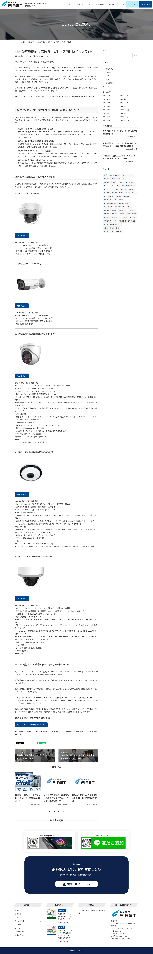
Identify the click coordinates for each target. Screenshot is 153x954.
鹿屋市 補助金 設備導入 (113, 224)
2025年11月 (124, 110)
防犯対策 (108, 221)
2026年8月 (107, 96)
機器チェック (120, 207)
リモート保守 (19, 931)
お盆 (131, 175)
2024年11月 (124, 120)
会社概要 (18, 924)
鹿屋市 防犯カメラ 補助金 (113, 231)
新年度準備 (108, 207)
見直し (115, 214)
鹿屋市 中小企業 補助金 (127, 221)
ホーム (17, 910)
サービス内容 (19, 921)
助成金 (127, 196)
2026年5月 (124, 99)
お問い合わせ (19, 935)
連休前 (107, 217)
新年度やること (125, 203)
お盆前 (107, 179)
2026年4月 (107, 103)
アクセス (18, 928)
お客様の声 (110, 83)
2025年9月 (124, 113)
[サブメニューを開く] (40, 921)
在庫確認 (108, 200)
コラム (46, 56)
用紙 (121, 210)
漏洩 (114, 210)
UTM (107, 76)
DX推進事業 (115, 175)
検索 (104, 50)
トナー (107, 189)
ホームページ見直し (128, 189)
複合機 (107, 214)
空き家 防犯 (130, 210)
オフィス (130, 182)
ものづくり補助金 (110, 182)
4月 (106, 175)
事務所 (107, 193)
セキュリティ (131, 186)
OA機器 (108, 72)
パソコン (109, 79)
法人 (129, 207)
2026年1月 (124, 106)
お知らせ (106, 86)
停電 (120, 196)
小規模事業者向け (110, 203)
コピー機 (121, 186)
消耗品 (107, 210)
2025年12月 (107, 110)
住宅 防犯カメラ (131, 193)
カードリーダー (109, 186)
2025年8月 (107, 117)
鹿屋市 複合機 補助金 (112, 228)
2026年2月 (107, 106)
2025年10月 (107, 113)
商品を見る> (22, 235)
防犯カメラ (36, 56)
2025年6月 (107, 120)
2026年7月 (124, 96)
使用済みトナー (110, 196)
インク (122, 182)
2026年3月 (124, 103)
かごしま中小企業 (118, 179)
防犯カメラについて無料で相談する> (31, 724)
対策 (121, 200)
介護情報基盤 (117, 193)
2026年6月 (107, 99)
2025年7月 (124, 117)
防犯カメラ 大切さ (130, 217)
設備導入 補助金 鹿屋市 (129, 214)
